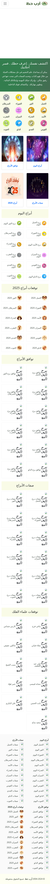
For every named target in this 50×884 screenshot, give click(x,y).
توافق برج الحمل (36, 373)
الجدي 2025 (11, 337)
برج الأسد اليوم (34, 244)
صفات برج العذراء (11, 538)
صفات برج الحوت (11, 596)
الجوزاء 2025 (35, 307)
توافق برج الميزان (36, 431)
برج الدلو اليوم (35, 276)
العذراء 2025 (10, 317)
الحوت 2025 (11, 347)
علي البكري (11, 703)
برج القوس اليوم (36, 266)
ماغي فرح (36, 626)
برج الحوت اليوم (11, 276)
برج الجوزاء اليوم (36, 234)
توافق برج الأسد (36, 412)
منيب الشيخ (11, 664)
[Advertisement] (25, 33)
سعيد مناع (36, 722)
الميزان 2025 (35, 327)
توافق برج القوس (36, 450)
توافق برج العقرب (11, 431)
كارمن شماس (10, 626)
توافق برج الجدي (11, 450)
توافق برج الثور (9, 373)
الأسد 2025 (36, 317)
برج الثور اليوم (10, 223)
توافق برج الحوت (11, 469)
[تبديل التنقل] (5, 3)
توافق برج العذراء (11, 412)
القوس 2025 (35, 337)
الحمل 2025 (36, 297)
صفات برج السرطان (11, 519)
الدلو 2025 (36, 347)
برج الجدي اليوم (11, 266)
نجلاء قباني (36, 645)
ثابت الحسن (36, 703)
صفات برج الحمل (36, 499)
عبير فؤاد (12, 684)
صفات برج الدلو (36, 596)
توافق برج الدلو (34, 469)
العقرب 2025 (10, 327)
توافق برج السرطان (11, 392)
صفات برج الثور (11, 499)
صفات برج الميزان (36, 557)
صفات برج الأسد (36, 538)
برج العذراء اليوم (11, 244)
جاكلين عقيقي (10, 645)
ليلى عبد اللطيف (37, 664)
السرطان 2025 (9, 307)
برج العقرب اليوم (11, 255)
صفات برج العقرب (11, 557)
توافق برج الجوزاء (36, 392)
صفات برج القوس (36, 576)
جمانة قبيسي (35, 684)
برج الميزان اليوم (36, 255)
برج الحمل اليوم (36, 223)
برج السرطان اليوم (10, 234)
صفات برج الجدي (11, 576)
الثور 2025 (11, 297)
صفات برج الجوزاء (36, 519)
